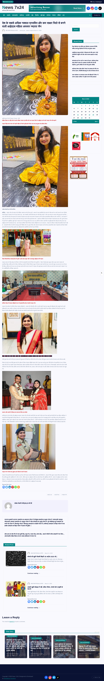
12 (97, 108)
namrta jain (22, 30)
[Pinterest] (12, 487)
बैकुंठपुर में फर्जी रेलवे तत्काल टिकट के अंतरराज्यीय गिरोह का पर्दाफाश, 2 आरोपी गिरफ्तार (64, 648)
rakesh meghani (30, 30)
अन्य (63, 15)
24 (89, 114)
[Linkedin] (9, 487)
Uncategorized (11, 638)
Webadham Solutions (10, 678)
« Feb (75, 121)
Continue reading (33, 573)
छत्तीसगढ (22, 15)
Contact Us (97, 15)
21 (78, 114)
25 (93, 114)
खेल (32, 15)
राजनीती (28, 15)
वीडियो (59, 15)
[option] (16, 646)
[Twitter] (6, 487)
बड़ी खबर (43, 15)
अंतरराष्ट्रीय (15, 15)
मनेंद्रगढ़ (91, 640)
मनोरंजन (48, 15)
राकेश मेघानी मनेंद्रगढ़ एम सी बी (12, 30)
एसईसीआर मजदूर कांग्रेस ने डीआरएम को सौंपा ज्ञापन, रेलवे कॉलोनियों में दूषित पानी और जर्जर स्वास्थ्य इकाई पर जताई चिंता (85, 54)
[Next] (98, 631)
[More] (18, 487)
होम (4, 15)
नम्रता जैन (65, 494)
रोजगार (54, 15)
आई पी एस (57, 494)
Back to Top (97, 677)
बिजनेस (37, 15)
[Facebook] (3, 487)
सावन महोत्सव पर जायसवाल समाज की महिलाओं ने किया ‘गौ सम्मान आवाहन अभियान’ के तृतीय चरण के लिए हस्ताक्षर (39, 647)
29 (82, 118)
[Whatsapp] (15, 487)
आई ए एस (50, 494)
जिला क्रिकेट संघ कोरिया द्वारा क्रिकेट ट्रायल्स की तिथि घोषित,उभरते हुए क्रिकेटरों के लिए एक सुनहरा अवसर (88, 647)
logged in (11, 621)
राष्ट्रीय (8, 15)
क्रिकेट (81, 640)
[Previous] (96, 631)
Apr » (96, 121)
